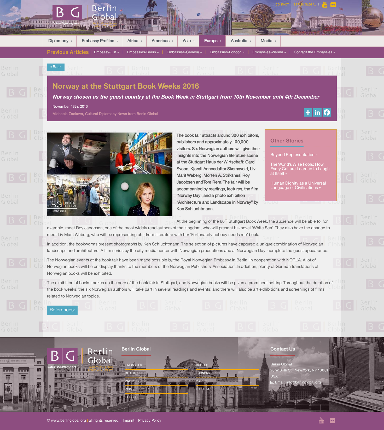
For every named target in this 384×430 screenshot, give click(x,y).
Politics (202, 381)
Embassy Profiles (98, 41)
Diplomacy (58, 41)
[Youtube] (325, 4)
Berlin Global (305, 4)
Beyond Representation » (293, 155)
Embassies (133, 365)
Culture (202, 365)
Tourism (202, 389)
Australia (239, 41)
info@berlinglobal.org (303, 382)
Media (266, 41)
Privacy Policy (149, 420)
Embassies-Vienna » (269, 52)
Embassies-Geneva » (184, 52)
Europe (211, 41)
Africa (132, 41)
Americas (161, 41)
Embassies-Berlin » (143, 52)
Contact (282, 4)
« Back (55, 67)
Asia (187, 41)
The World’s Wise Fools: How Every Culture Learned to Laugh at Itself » (300, 169)
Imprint (128, 420)
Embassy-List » (106, 52)
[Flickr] (333, 4)
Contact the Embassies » (314, 52)
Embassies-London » (227, 52)
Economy (203, 373)
